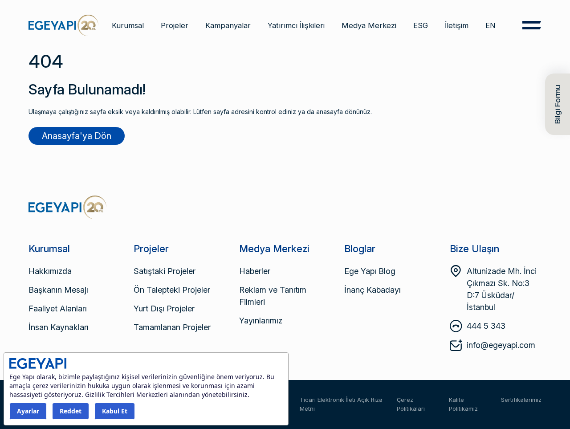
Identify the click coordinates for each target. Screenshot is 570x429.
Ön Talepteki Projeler (172, 289)
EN (490, 25)
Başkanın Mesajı (58, 289)
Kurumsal (128, 25)
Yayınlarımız (260, 320)
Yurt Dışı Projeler (164, 308)
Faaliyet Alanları (57, 308)
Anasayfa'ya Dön (76, 136)
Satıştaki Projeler (164, 271)
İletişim (456, 25)
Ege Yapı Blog (369, 271)
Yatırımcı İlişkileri (296, 25)
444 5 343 (486, 326)
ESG (420, 25)
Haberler (254, 271)
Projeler (174, 25)
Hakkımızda (50, 271)
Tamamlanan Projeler (172, 327)
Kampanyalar (228, 25)
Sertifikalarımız (521, 399)
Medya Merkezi (369, 25)
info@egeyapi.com (501, 345)
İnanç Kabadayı (372, 289)
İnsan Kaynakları (58, 327)
